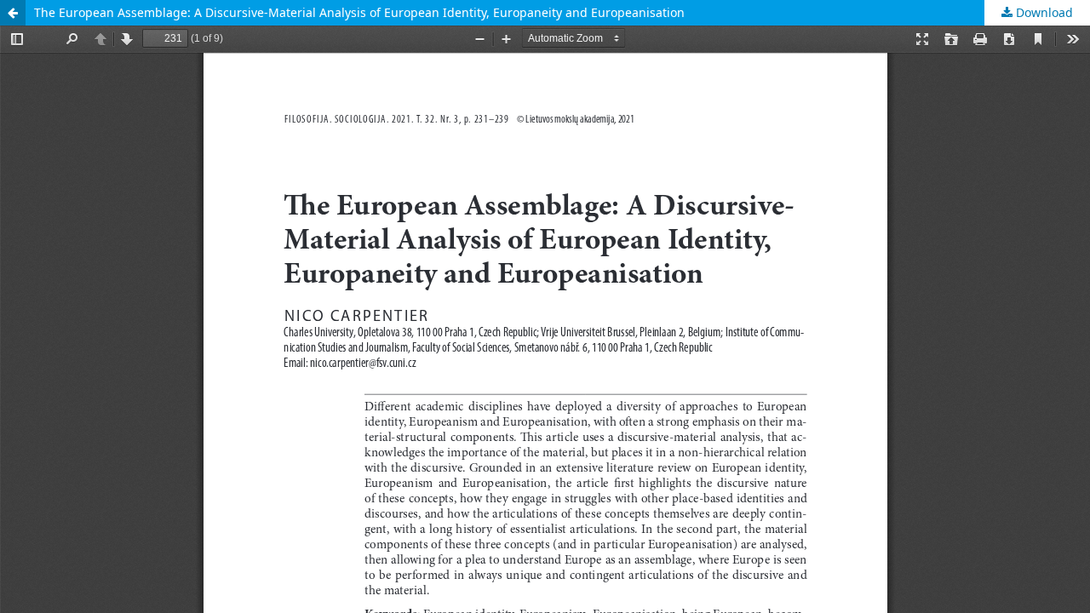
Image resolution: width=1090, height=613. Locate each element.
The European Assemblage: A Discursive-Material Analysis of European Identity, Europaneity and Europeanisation (359, 12)
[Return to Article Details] (13, 13)
